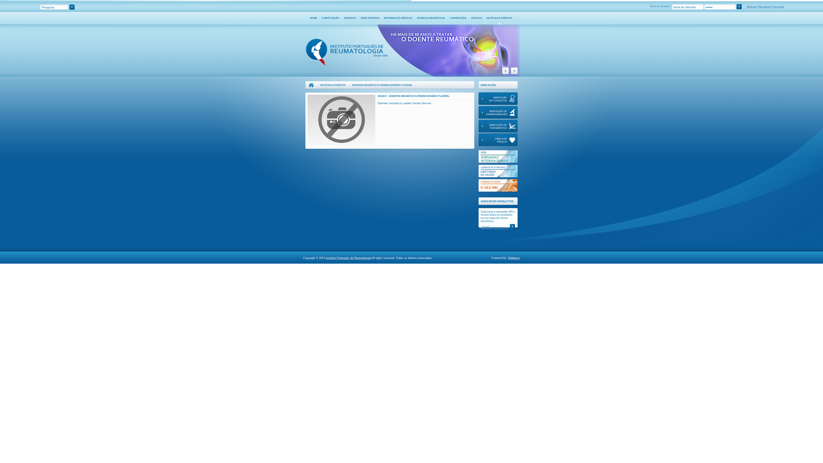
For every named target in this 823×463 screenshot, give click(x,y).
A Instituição (330, 18)
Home (313, 18)
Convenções (458, 18)
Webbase (514, 258)
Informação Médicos (398, 18)
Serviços (350, 18)
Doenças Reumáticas (431, 18)
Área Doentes (370, 18)
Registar (751, 6)
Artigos (476, 18)
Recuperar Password (771, 6)
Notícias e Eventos (499, 18)
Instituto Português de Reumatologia (348, 258)
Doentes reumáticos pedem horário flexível (404, 103)
